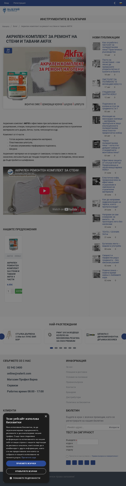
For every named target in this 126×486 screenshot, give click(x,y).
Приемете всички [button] (26, 463)
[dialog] (26, 448)
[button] (26, 478)
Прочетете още (29, 457)
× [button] (46, 416)
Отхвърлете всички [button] (26, 471)
